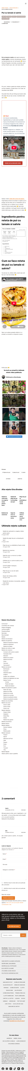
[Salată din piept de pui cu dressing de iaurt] (14, 494)
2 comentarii (5, 23)
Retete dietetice (6, 710)
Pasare (9, 16)
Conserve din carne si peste (11, 652)
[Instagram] (11, 1068)
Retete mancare (21, 16)
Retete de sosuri (6, 702)
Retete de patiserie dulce (10, 697)
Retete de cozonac (8, 695)
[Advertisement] (14, 41)
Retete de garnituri (8, 644)
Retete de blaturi (9, 686)
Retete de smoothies (7, 701)
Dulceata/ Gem (7, 654)
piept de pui (16, 472)
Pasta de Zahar (9, 684)
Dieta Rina (6, 716)
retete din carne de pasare (16, 198)
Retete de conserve (7, 650)
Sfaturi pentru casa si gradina (10, 753)
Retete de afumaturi (7, 638)
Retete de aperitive (7, 640)
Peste (4, 744)
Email (4, 859)
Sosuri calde (6, 704)
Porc (4, 746)
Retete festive (5, 723)
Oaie (4, 740)
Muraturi (5, 655)
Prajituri (5, 674)
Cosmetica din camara (8, 625)
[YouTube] (18, 1068)
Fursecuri (5, 670)
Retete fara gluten (8, 719)
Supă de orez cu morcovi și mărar (12, 555)
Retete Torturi (7, 680)
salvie (23, 472)
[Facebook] (3, 1068)
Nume (5, 854)
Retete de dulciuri (6, 667)
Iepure (5, 736)
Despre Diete (7, 712)
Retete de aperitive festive (10, 642)
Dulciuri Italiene (7, 727)
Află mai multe (15, 926)
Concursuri (5, 623)
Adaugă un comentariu (9, 869)
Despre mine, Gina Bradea (8, 963)
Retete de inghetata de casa (11, 678)
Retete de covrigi (8, 693)
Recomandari (5, 635)
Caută (23, 935)
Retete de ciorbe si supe (8, 648)
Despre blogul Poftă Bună (9, 966)
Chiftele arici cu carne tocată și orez (22, 516)
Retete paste (6, 731)
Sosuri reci (6, 708)
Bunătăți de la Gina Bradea (17, 1021)
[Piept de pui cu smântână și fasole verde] (23, 494)
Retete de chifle (7, 691)
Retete (14, 16)
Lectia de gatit (6, 629)
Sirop (4, 661)
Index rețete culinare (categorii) (11, 961)
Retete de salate (7, 646)
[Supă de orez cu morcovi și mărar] (14, 510)
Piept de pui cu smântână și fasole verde (23, 500)
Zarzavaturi (6, 665)
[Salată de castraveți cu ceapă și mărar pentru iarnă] (5, 494)
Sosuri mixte (6, 706)
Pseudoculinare (6, 631)
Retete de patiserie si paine (9, 687)
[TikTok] (14, 1068)
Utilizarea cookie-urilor (9, 970)
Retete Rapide (5, 18)
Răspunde (23, 810)
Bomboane (6, 669)
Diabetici (5, 714)
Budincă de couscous (8, 550)
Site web (5, 864)
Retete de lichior (7, 659)
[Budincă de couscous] (5, 510)
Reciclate (4, 633)
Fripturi (4, 16)
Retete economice (6, 721)
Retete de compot (8, 657)
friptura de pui (6, 472)
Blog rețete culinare (8, 968)
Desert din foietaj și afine (10, 576)
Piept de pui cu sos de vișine (10, 571)
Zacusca (5, 663)
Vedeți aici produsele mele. (13, 163)
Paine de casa (7, 689)
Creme (7, 682)
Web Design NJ (20, 1063)
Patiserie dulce (7, 672)
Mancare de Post (8, 738)
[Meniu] (25, 3)
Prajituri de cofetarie (9, 676)
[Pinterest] (22, 1068)
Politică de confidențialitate (10, 973)
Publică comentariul (8, 898)
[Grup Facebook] (7, 1068)
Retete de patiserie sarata (10, 699)
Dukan (5, 717)
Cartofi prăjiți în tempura (9, 565)
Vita (4, 749)
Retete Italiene (5, 725)
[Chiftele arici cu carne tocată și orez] (23, 510)
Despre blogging (6, 627)
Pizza (4, 729)
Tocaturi (5, 748)
